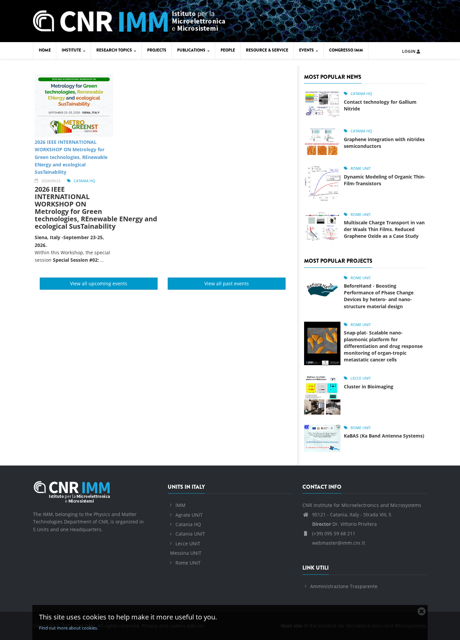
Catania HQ (84, 180)
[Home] (129, 20)
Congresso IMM (346, 50)
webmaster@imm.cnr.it (338, 543)
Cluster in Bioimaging (368, 386)
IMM (180, 505)
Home (45, 50)
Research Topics (114, 50)
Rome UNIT (361, 168)
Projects (156, 50)
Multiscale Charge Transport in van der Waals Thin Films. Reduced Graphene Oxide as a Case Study (384, 229)
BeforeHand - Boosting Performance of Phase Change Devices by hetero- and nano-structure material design (379, 296)
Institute (72, 50)
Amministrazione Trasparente (343, 586)
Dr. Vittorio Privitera (344, 524)
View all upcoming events (98, 283)
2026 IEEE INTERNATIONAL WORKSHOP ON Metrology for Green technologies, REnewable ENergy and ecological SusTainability (71, 157)
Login (409, 51)
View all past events (226, 283)
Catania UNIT (190, 534)
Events (307, 50)
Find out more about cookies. (68, 628)
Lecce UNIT (361, 378)
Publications (191, 50)
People (228, 50)
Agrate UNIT (189, 515)
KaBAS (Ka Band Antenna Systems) (384, 436)
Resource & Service (267, 50)
